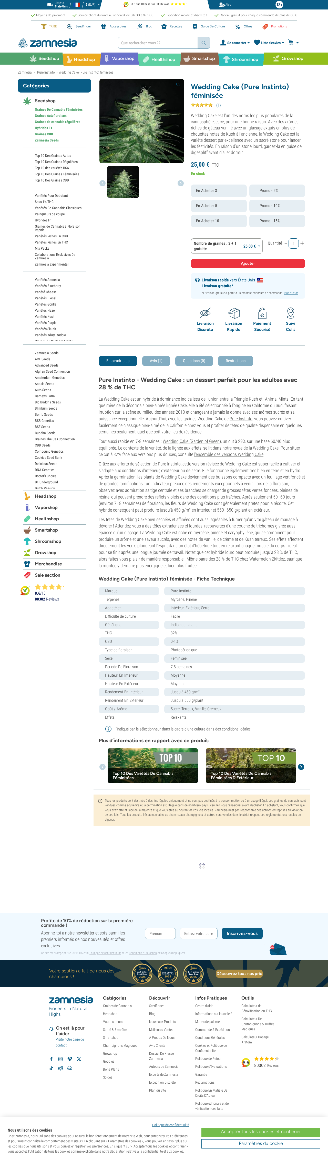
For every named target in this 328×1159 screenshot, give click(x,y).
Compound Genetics (49, 451)
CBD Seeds (42, 445)
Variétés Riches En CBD (51, 236)
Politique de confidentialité (105, 953)
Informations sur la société (213, 1014)
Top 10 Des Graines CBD (52, 180)
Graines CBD (44, 134)
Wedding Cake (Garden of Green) (192, 441)
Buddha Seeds (45, 433)
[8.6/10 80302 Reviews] (52, 587)
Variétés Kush (45, 316)
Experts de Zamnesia (163, 1074)
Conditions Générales (210, 1037)
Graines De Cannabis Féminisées (59, 109)
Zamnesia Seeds (47, 140)
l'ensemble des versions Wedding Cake (228, 454)
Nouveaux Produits (162, 1022)
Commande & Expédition (212, 1030)
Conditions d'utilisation (143, 953)
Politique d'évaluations (211, 1066)
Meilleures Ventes (161, 1030)
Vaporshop (46, 507)
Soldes (107, 1077)
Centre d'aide (204, 1006)
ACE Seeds (42, 359)
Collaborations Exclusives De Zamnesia (55, 256)
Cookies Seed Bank (48, 457)
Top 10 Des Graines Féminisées (57, 174)
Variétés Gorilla (45, 304)
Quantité (275, 243)
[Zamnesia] (64, 43)
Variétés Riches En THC (51, 242)
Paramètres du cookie (261, 1143)
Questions (194, 360)
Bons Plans (111, 1069)
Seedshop (45, 101)
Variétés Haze (45, 310)
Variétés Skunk (45, 329)
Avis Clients (157, 1045)
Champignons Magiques (120, 1045)
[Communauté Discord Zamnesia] (69, 1068)
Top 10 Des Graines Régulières (56, 162)
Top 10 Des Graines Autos (53, 156)
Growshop (45, 552)
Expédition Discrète (162, 1082)
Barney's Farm (45, 396)
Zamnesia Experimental (51, 264)
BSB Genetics (44, 421)
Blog (152, 1014)
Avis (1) (156, 360)
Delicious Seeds (46, 464)
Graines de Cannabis (117, 1006)
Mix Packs (42, 248)
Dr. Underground (46, 482)
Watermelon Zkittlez (267, 559)
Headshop (45, 496)
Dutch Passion (45, 488)
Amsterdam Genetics (50, 377)
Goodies (108, 1061)
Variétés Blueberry (48, 286)
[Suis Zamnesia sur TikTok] (51, 1068)
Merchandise (48, 564)
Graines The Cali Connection (55, 439)
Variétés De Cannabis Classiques (58, 208)
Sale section (47, 575)
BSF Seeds (42, 427)
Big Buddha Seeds (48, 402)
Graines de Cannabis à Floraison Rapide (57, 228)
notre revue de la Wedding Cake (250, 448)
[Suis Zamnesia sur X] (78, 1059)
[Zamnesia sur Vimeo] (69, 1059)
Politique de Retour (208, 1058)
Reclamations (204, 1082)
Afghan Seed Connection (52, 371)
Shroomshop (48, 541)
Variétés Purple (46, 323)
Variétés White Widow (50, 335)
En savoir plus (117, 360)
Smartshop (46, 530)
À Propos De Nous (162, 1037)
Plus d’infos (291, 293)
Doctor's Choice (45, 476)
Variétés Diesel (45, 298)
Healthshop (47, 519)
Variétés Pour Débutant (51, 196)
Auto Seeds (43, 390)
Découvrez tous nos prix (239, 973)
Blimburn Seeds (46, 408)
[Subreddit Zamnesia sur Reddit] (60, 1068)
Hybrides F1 (43, 128)
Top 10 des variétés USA (52, 168)
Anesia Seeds (44, 384)
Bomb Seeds (44, 414)
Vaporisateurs (112, 1022)
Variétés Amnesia (47, 280)
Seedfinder (156, 1006)
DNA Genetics (44, 470)
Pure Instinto (241, 418)
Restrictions (235, 360)
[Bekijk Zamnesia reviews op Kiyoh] (25, 590)
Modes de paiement (208, 1022)
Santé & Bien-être (115, 1030)
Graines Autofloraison (51, 116)
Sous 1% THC (44, 202)
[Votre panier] (294, 42)
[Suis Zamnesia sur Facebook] (51, 1059)
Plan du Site (157, 1090)
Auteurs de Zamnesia (164, 1066)
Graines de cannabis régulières (57, 122)
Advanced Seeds (46, 365)
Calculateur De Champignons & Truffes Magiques (257, 1024)
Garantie (201, 1074)
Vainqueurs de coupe (50, 214)
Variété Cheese (46, 292)
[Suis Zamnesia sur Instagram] (60, 1059)
